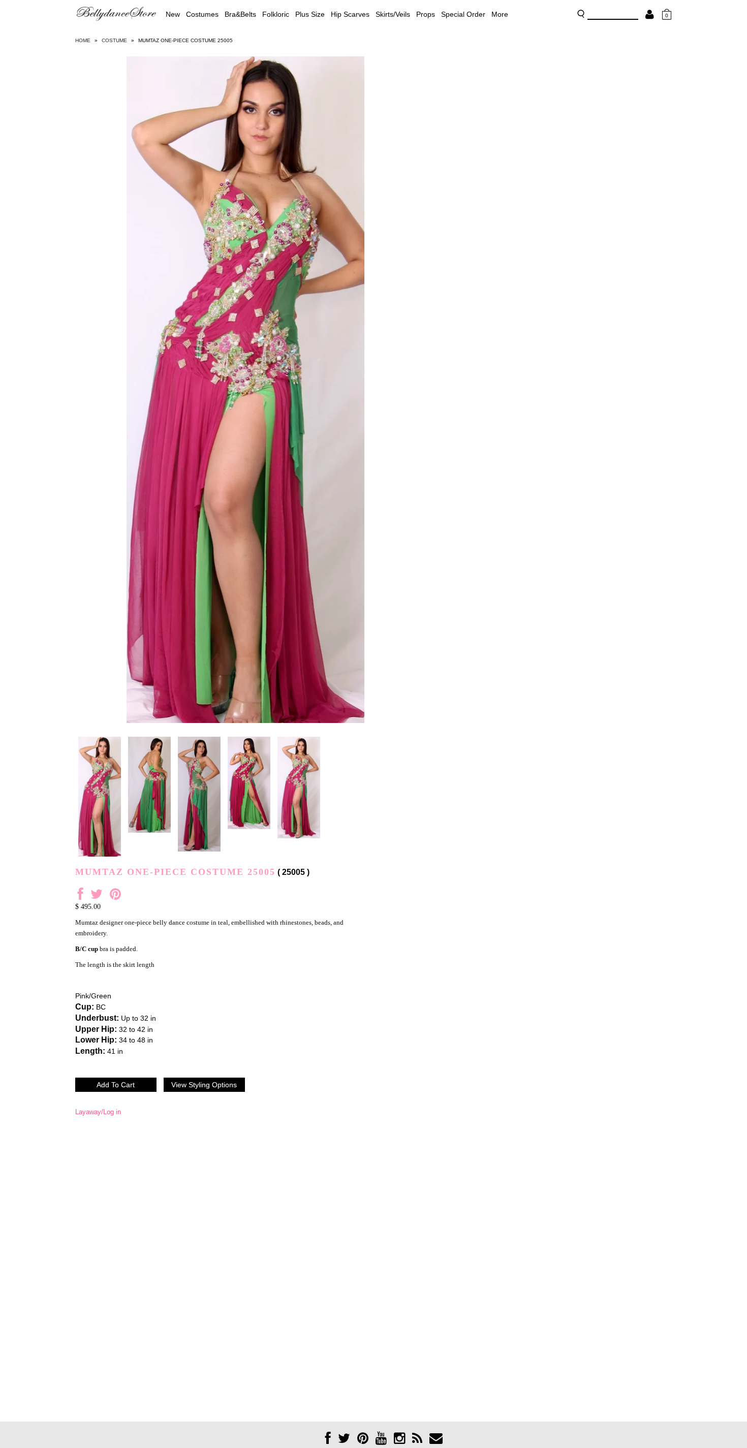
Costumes (202, 14)
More (499, 14)
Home (82, 40)
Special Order (463, 14)
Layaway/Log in (98, 1112)
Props (425, 14)
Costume (114, 40)
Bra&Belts (240, 14)
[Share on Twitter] (96, 896)
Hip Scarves (350, 14)
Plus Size (310, 14)
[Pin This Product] (115, 896)
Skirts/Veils (393, 14)
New (173, 14)
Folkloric (275, 14)
